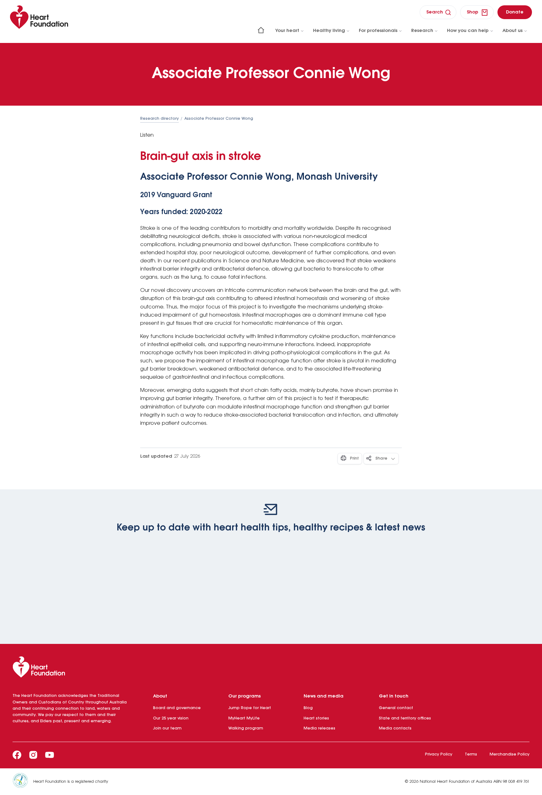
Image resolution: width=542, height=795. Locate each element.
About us (512, 30)
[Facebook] (17, 754)
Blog (308, 708)
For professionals (378, 30)
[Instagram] (33, 754)
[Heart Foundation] (271, 668)
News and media (323, 696)
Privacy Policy (438, 754)
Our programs (244, 696)
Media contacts (395, 728)
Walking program (245, 728)
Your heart (287, 30)
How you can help (468, 30)
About (160, 696)
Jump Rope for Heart (249, 708)
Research (422, 30)
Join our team (167, 728)
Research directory (159, 118)
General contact (396, 708)
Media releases (319, 728)
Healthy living (329, 30)
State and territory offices (405, 718)
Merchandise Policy (509, 754)
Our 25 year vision (171, 718)
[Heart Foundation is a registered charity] (23, 781)
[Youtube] (49, 754)
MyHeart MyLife (244, 718)
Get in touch (393, 696)
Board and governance (177, 708)
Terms (471, 754)
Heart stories (316, 718)
